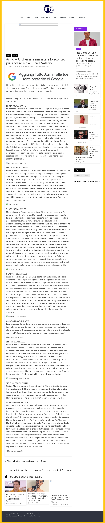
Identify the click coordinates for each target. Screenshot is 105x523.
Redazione (77, 181)
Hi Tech (72, 18)
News (28, 18)
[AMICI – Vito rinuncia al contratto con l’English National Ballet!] (15, 481)
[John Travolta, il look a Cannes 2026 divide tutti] (81, 100)
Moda (55, 18)
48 (67, 504)
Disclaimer (90, 181)
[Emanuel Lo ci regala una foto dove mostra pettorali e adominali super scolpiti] (38, 481)
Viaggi (35, 18)
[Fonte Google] (38, 77)
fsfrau (22, 66)
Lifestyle (81, 18)
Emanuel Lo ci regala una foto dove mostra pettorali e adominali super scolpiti (38, 496)
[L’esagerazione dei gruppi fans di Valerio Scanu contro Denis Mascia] (61, 481)
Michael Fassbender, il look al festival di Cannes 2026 (93, 136)
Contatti (84, 181)
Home (20, 18)
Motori (63, 18)
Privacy (97, 181)
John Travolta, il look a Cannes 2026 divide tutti (93, 104)
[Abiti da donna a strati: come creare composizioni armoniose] (81, 116)
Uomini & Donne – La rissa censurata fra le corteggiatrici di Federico (40, 470)
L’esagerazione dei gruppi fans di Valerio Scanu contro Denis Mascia (60, 498)
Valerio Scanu (45, 66)
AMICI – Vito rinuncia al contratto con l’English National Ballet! (15, 497)
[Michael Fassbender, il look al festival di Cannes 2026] (81, 131)
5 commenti (30, 66)
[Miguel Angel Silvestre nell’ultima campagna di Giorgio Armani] (81, 85)
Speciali (15, 55)
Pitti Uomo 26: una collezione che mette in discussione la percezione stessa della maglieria (87, 58)
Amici (8, 55)
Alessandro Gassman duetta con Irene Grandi (26, 461)
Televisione (45, 18)
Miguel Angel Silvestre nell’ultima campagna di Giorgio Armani (94, 90)
